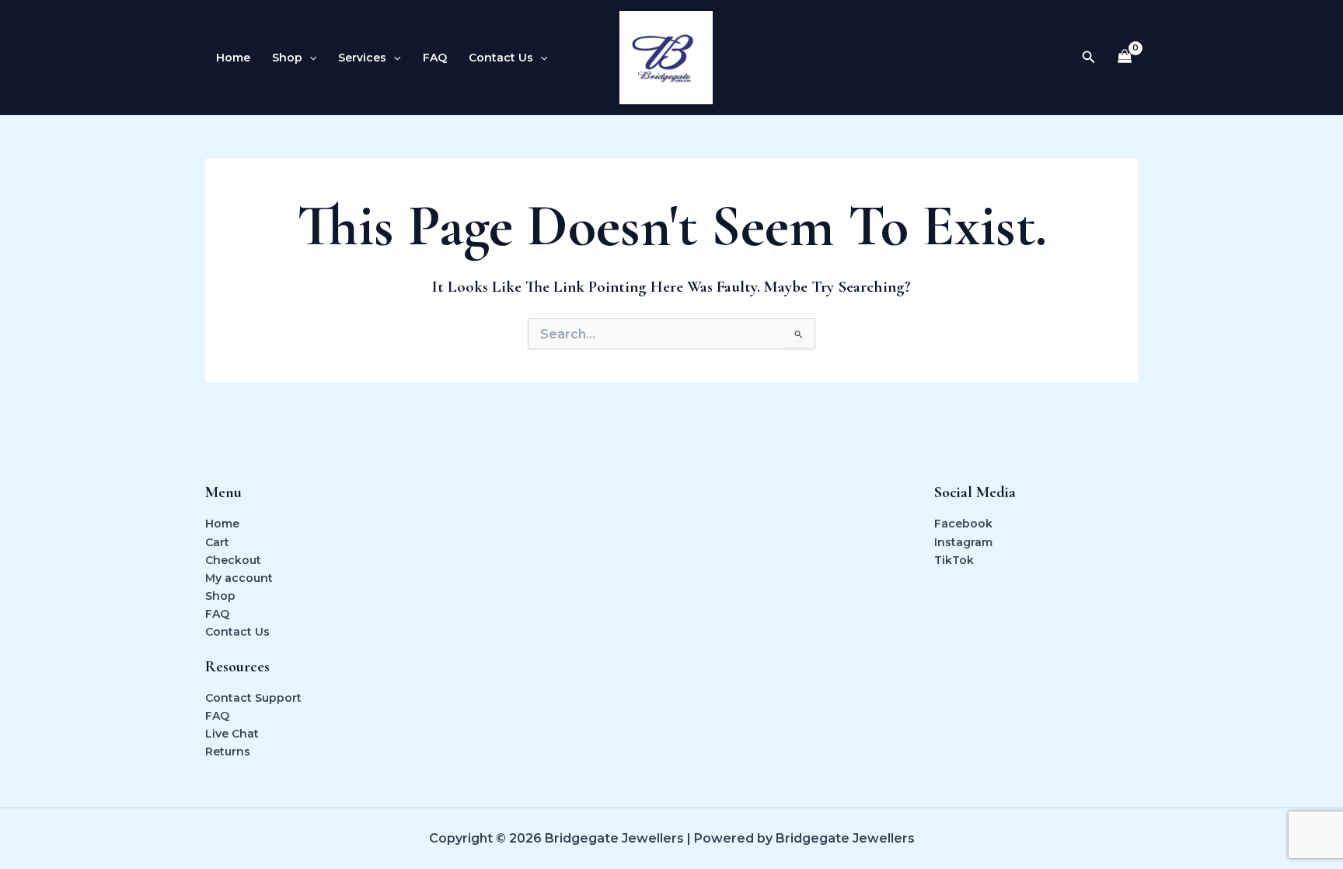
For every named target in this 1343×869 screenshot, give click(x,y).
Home (233, 58)
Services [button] (362, 58)
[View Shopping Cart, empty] (1125, 58)
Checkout (233, 560)
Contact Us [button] (501, 58)
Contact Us (237, 632)
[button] (309, 57)
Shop (220, 596)
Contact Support (253, 698)
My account (239, 578)
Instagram (963, 542)
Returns (227, 752)
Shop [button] (287, 58)
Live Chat (232, 734)
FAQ (435, 58)
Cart (217, 542)
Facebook (963, 524)
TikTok (954, 560)
